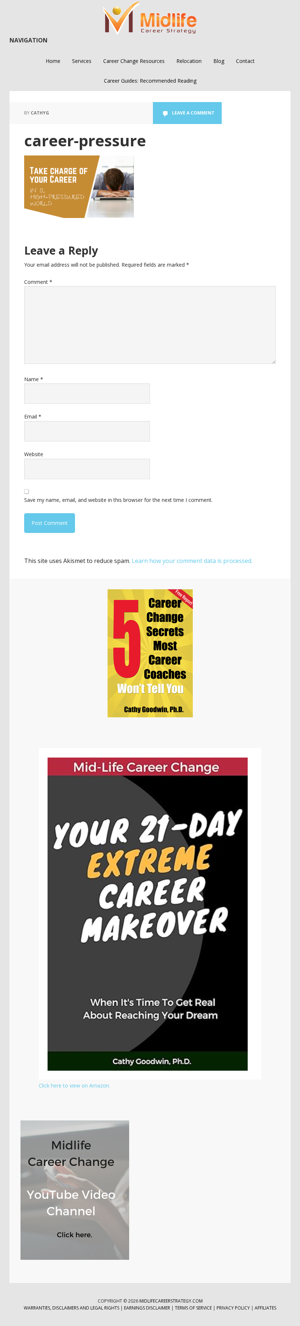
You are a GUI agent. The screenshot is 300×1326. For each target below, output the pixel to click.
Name (33, 379)
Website (33, 454)
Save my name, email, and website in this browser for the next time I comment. (118, 499)
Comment (38, 281)
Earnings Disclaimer (147, 1308)
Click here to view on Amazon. (74, 1085)
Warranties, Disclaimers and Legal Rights (71, 1308)
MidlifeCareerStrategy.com (171, 1301)
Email (32, 416)
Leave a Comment (193, 113)
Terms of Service (193, 1308)
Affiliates (265, 1308)
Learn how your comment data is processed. (192, 561)
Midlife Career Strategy (150, 18)
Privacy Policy (234, 1308)
